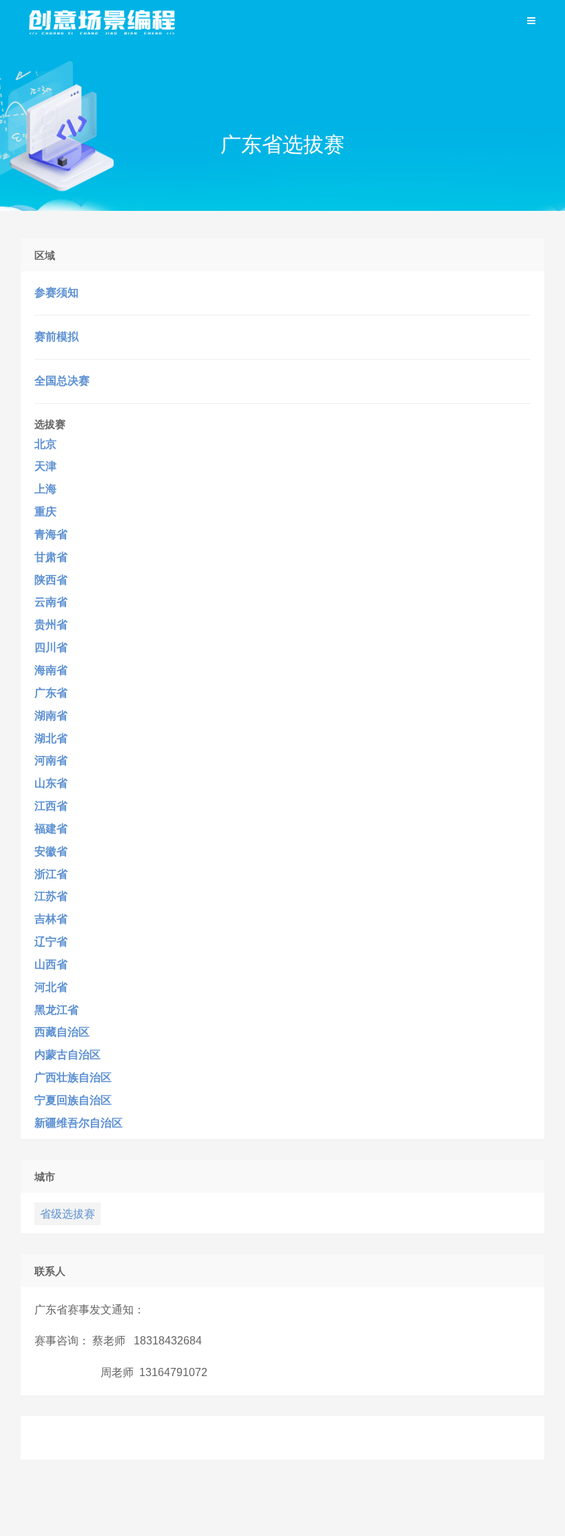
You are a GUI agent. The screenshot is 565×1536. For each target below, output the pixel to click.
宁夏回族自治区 (73, 1100)
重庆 (45, 512)
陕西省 (51, 580)
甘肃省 (51, 557)
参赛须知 (56, 292)
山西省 (51, 964)
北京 (45, 444)
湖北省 (51, 738)
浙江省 (51, 874)
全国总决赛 (62, 381)
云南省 (51, 602)
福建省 (51, 828)
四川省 (51, 647)
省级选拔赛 (67, 1214)
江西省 (51, 806)
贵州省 (51, 625)
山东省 (51, 783)
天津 (45, 466)
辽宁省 (51, 942)
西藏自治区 (62, 1032)
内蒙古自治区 (67, 1055)
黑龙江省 (56, 1010)
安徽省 (51, 851)
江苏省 (51, 896)
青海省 (51, 534)
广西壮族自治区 (73, 1077)
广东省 (51, 693)
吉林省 (51, 919)
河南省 (51, 760)
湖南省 (51, 715)
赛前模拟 (56, 336)
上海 (45, 489)
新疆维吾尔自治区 (78, 1123)
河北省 (51, 987)
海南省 (51, 670)
